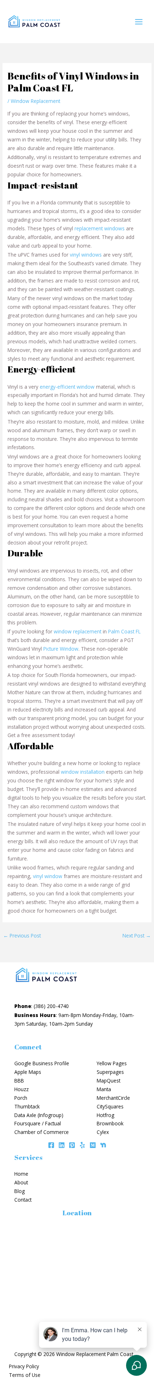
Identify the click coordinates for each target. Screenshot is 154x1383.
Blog (19, 1191)
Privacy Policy (24, 1366)
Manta (104, 1089)
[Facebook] (51, 1145)
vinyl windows (86, 254)
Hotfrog (105, 1115)
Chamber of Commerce (41, 1132)
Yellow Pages (112, 1063)
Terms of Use (24, 1374)
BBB (19, 1080)
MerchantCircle (113, 1097)
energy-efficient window (67, 386)
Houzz (21, 1089)
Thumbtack (27, 1106)
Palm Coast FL (124, 631)
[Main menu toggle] (139, 21)
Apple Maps (27, 1071)
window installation (83, 771)
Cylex (103, 1132)
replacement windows (99, 228)
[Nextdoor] (103, 1145)
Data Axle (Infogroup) (38, 1115)
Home (21, 1173)
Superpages (110, 1071)
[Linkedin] (61, 1145)
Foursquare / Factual (37, 1123)
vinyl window (47, 876)
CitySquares (110, 1106)
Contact (23, 1199)
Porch (20, 1097)
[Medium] (93, 1145)
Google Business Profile (41, 1063)
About (21, 1182)
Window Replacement (35, 101)
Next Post (136, 935)
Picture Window (60, 648)
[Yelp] (82, 1145)
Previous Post (22, 935)
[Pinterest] (72, 1145)
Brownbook (110, 1123)
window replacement (77, 631)
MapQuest (108, 1080)
